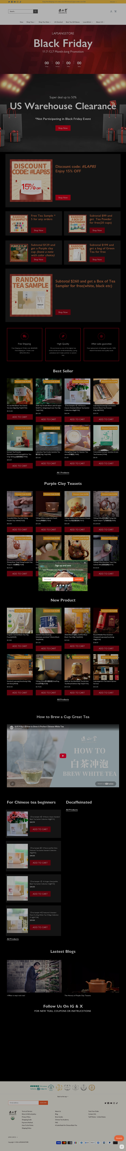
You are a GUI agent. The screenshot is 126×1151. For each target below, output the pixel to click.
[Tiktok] (69, 585)
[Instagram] (66, 585)
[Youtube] (63, 585)
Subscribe (78, 579)
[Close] (85, 563)
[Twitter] (57, 585)
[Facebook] (60, 585)
